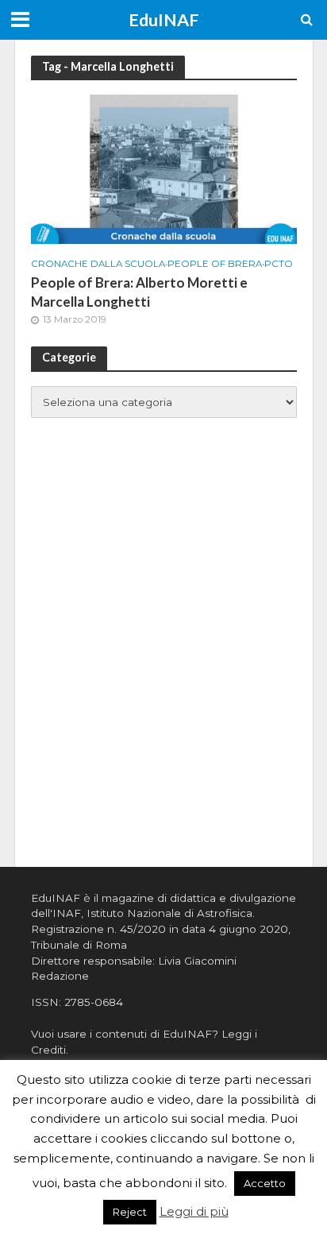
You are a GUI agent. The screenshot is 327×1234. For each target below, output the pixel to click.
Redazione (60, 975)
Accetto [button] (265, 1183)
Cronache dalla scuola (98, 263)
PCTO (278, 263)
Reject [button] (130, 1211)
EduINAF (164, 20)
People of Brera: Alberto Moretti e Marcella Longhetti (139, 292)
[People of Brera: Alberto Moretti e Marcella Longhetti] (164, 168)
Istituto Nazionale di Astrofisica (169, 913)
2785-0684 (93, 1002)
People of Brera (214, 263)
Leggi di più (194, 1211)
